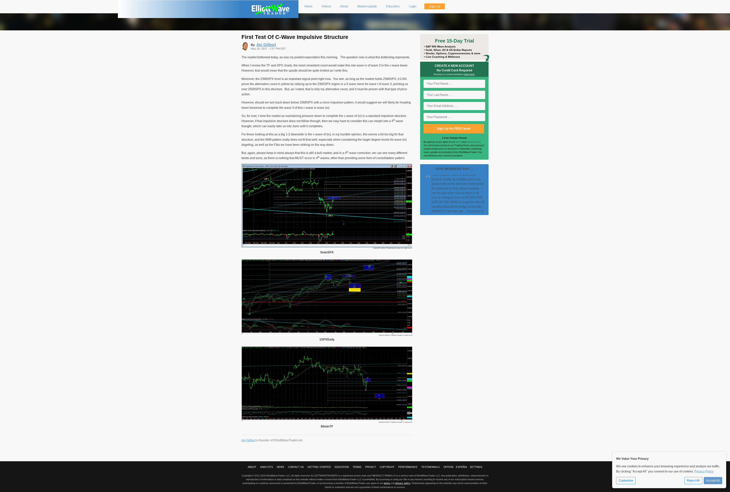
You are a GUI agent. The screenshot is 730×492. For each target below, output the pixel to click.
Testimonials (430, 467)
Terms (357, 467)
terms (458, 142)
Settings (476, 467)
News (280, 467)
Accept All (713, 480)
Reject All (693, 480)
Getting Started (319, 467)
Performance (407, 467)
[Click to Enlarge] (327, 247)
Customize (626, 480)
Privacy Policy (704, 471)
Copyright (387, 467)
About (252, 467)
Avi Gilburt (248, 440)
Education (342, 467)
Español (461, 467)
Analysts (266, 467)
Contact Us (296, 467)
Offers (449, 467)
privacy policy (473, 142)
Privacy (370, 467)
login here (469, 74)
